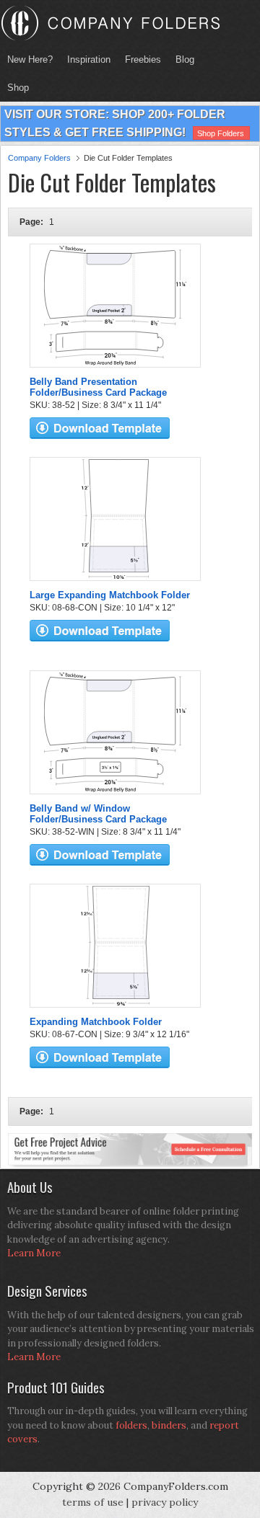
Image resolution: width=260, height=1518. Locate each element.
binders (169, 1425)
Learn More (34, 1253)
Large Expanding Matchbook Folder (110, 595)
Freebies (139, 59)
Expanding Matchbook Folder (96, 1021)
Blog (185, 59)
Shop (14, 87)
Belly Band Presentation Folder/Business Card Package (98, 387)
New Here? (30, 59)
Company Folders (39, 158)
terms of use (93, 1502)
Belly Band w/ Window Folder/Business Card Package (98, 814)
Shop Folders (220, 133)
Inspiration (88, 59)
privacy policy (164, 1502)
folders (131, 1425)
